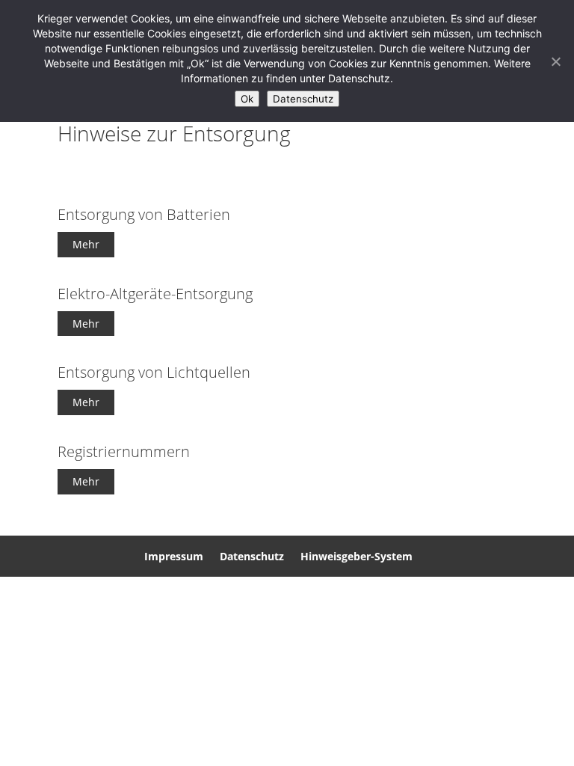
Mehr (85, 244)
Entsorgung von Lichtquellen (154, 372)
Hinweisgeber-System (356, 556)
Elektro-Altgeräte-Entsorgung (155, 294)
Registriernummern (124, 451)
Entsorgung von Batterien (144, 214)
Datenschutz (252, 556)
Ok (247, 99)
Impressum (173, 556)
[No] (555, 61)
